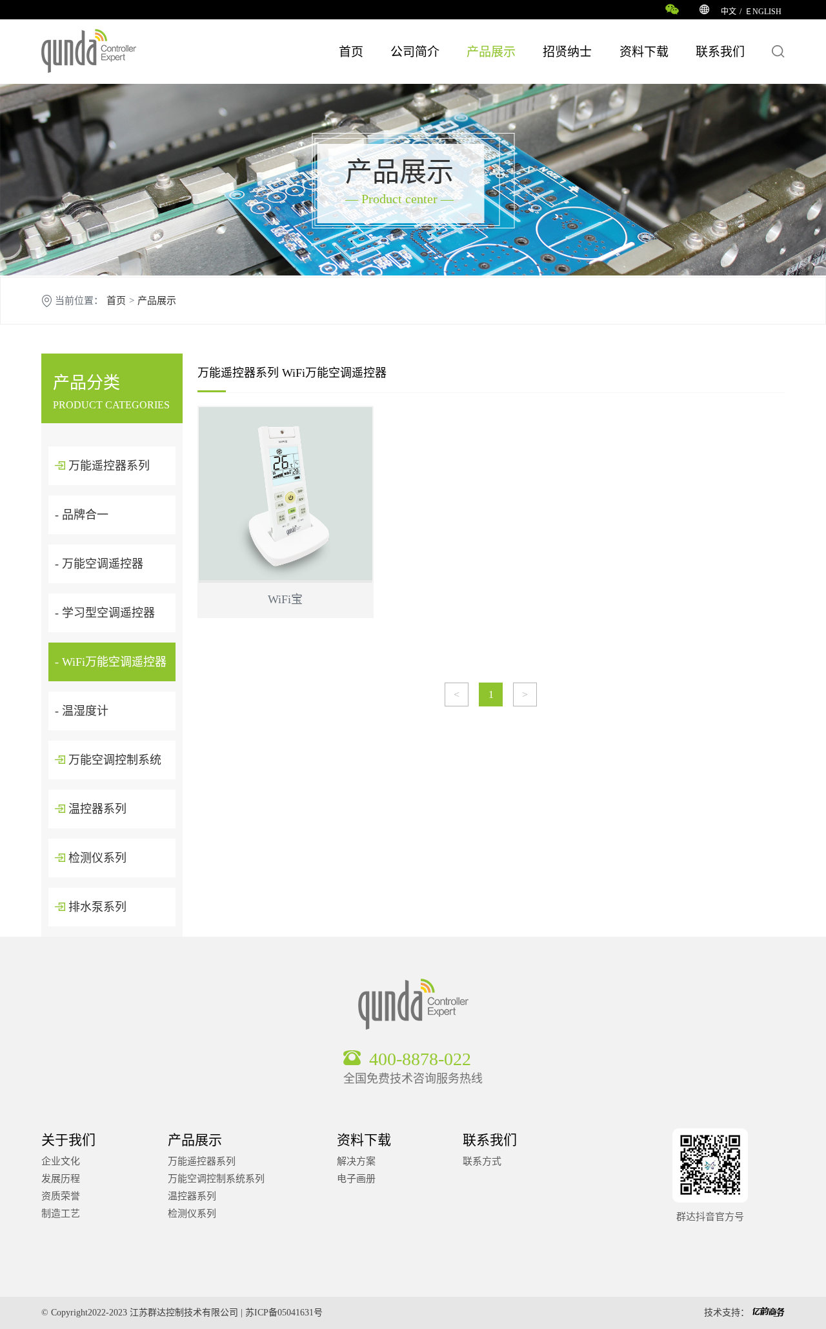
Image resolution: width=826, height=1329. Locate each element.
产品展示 (491, 52)
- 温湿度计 (81, 710)
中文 (728, 11)
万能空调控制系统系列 (216, 1179)
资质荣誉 (60, 1196)
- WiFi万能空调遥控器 (110, 661)
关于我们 (68, 1140)
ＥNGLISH (763, 11)
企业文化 (60, 1161)
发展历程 (60, 1179)
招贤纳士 (567, 52)
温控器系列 (95, 809)
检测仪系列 (95, 858)
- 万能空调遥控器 (99, 563)
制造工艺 (60, 1213)
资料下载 (644, 52)
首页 (351, 52)
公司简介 (414, 52)
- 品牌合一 (81, 514)
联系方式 (482, 1161)
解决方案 (356, 1161)
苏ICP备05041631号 (284, 1312)
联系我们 (720, 52)
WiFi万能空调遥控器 (334, 372)
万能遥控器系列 (107, 465)
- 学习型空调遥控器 (105, 612)
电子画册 (356, 1179)
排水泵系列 (95, 907)
